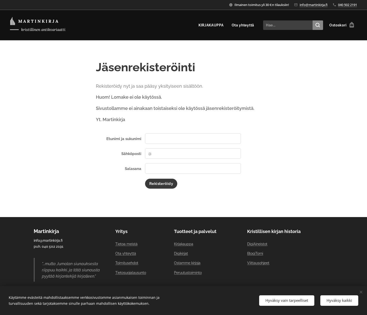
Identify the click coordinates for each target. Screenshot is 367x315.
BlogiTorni (255, 253)
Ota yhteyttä (125, 253)
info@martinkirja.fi (314, 4)
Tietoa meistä (126, 244)
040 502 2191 (347, 4)
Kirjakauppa (183, 244)
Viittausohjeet (258, 263)
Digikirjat (181, 253)
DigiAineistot (257, 244)
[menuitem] (212, 25)
